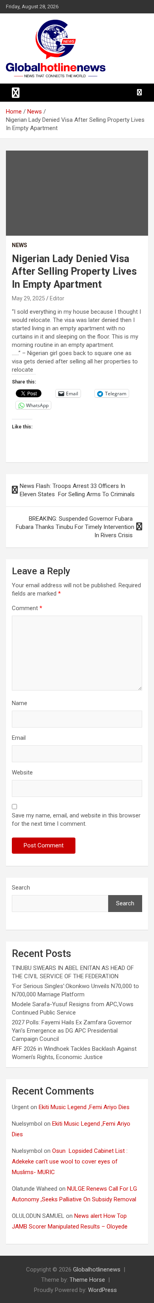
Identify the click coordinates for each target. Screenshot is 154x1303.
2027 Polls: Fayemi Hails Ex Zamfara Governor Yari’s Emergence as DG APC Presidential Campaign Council (72, 1030)
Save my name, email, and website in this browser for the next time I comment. (76, 819)
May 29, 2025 (28, 298)
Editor (57, 298)
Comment (27, 608)
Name (19, 703)
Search (21, 887)
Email (19, 737)
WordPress (102, 1290)
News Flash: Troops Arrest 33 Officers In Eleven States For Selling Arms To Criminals (78, 490)
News (19, 245)
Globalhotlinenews (96, 1269)
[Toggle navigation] (16, 93)
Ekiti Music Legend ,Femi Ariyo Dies (85, 1107)
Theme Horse (87, 1279)
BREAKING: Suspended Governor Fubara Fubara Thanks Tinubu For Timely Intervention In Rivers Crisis (74, 527)
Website (22, 772)
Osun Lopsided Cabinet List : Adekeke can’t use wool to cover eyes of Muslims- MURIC (70, 1161)
